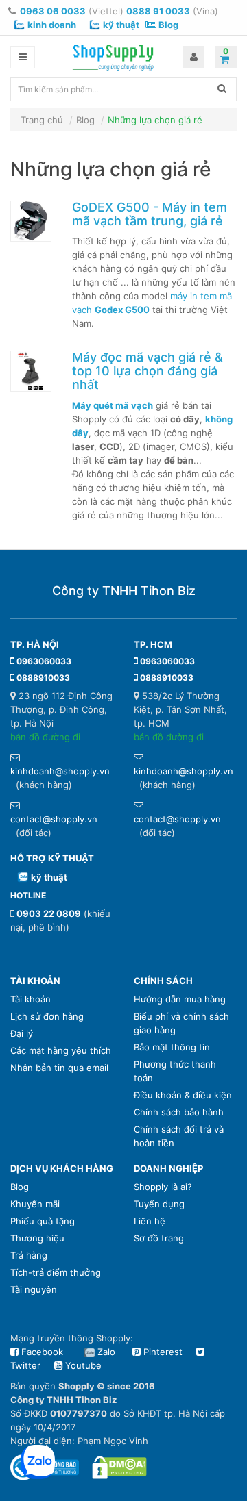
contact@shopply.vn (53, 818)
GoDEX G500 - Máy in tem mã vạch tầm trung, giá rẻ (149, 214)
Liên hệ (149, 1220)
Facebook (41, 1351)
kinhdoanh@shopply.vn (60, 771)
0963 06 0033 (53, 10)
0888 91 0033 (158, 10)
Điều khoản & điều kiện (183, 1094)
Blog (167, 24)
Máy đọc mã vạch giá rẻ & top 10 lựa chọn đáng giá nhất (147, 371)
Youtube (82, 1365)
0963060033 (43, 661)
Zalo (106, 1351)
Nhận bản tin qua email (59, 1067)
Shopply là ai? (163, 1186)
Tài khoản (30, 999)
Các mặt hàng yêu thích (60, 1050)
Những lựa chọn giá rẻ (155, 119)
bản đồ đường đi (45, 736)
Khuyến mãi (35, 1203)
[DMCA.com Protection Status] (119, 1466)
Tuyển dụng (159, 1203)
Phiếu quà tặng (42, 1220)
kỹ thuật (121, 24)
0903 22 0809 (48, 913)
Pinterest (162, 1351)
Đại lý (21, 1033)
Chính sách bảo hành (179, 1112)
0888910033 (43, 677)
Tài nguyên (33, 1289)
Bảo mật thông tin (172, 1047)
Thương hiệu (37, 1238)
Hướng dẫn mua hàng (180, 999)
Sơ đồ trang (159, 1238)
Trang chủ (42, 119)
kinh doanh (51, 24)
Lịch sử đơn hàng (47, 1016)
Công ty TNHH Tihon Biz (124, 590)
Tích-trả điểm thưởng (55, 1272)
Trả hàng (28, 1255)
